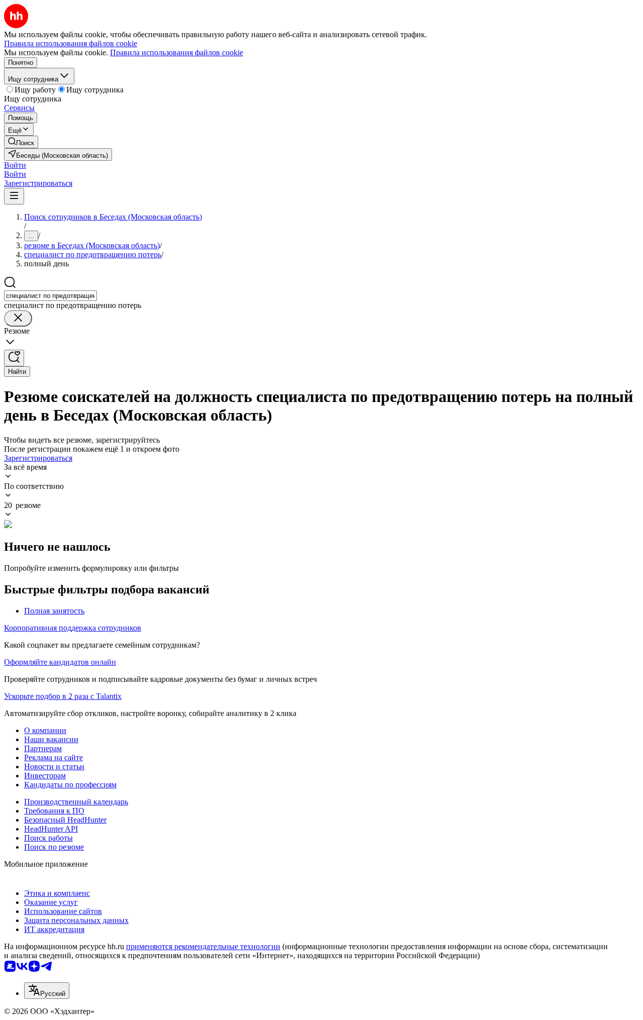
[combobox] (50, 295)
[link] (21, 142)
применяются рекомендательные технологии (203, 946)
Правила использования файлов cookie (176, 52)
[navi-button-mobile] (14, 196)
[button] (15, 165)
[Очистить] (18, 318)
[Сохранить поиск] (14, 358)
